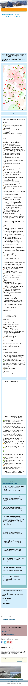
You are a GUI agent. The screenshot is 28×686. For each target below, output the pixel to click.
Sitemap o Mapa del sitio (11, 634)
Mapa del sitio (10, 9)
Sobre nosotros (18, 681)
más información (19, 661)
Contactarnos (18, 9)
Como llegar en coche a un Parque (9, 619)
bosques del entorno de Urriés (9, 483)
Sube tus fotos (3, 654)
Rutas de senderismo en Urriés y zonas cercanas (12, 113)
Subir (14, 681)
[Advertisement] (14, 34)
